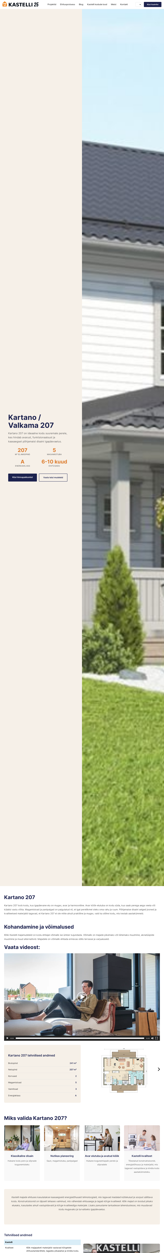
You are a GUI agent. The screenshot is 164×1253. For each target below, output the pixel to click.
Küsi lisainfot (152, 4)
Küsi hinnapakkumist (22, 477)
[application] (82, 997)
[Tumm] (152, 1038)
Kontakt (124, 4)
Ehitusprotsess (67, 4)
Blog (81, 4)
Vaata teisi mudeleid (53, 477)
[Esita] (7, 1038)
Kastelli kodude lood (97, 4)
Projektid (52, 4)
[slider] (80, 1038)
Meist (113, 4)
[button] (82, 997)
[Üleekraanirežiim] (156, 1038)
